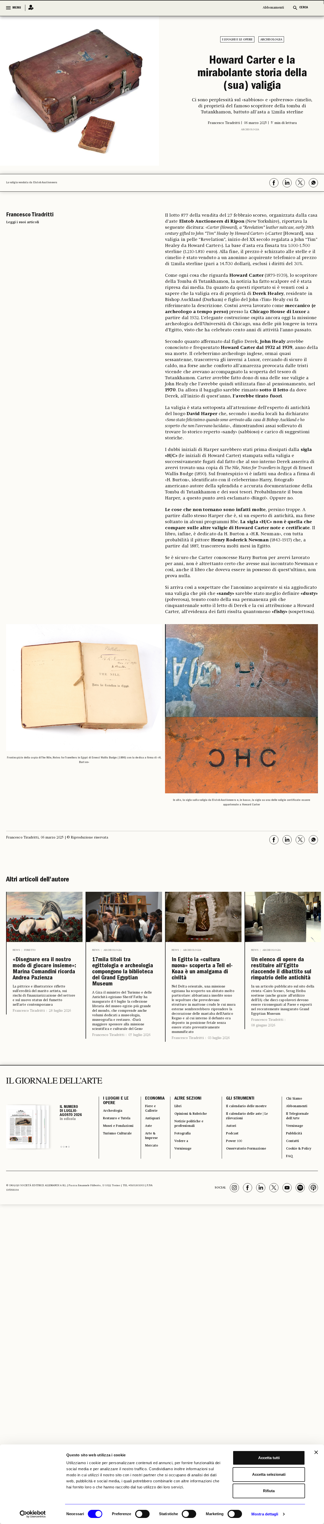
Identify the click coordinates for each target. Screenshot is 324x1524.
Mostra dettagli (264, 1514)
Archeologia (271, 39)
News (16, 952)
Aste (143, 1158)
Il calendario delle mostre (248, 1134)
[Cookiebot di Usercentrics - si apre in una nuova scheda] (33, 1514)
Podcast (230, 1167)
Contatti (292, 1177)
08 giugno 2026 (263, 1052)
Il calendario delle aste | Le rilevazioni (246, 1146)
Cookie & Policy (299, 1186)
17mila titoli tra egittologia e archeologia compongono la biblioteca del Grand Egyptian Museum (117, 987)
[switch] (142, 1514)
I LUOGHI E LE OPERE (116, 1128)
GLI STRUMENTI (236, 1125)
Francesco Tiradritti (29, 1037)
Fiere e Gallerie (147, 1137)
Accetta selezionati (269, 1474)
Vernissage (180, 1186)
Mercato (147, 1183)
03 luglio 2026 (219, 1048)
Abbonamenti (273, 7)
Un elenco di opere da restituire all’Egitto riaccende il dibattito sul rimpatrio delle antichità (282, 983)
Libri (173, 1134)
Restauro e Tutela (113, 1152)
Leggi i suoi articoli (22, 224)
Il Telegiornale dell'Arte (298, 1146)
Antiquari (148, 1149)
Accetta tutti (269, 1458)
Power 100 (232, 1177)
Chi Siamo (293, 1125)
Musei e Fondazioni (114, 1167)
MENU (16, 8)
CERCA (303, 7)
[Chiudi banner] (316, 1452)
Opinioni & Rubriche (189, 1143)
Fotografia (179, 1167)
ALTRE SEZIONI (182, 1125)
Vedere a (178, 1177)
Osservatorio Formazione (247, 1186)
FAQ (288, 1195)
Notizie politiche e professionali (187, 1155)
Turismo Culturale (112, 1183)
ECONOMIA (148, 1125)
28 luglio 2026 (60, 1037)
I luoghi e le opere (237, 39)
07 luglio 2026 (139, 1063)
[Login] (29, 8)
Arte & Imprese (147, 1170)
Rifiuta (269, 1491)
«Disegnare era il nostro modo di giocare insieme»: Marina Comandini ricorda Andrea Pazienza (42, 983)
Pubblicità (294, 1167)
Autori (228, 1158)
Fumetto (30, 952)
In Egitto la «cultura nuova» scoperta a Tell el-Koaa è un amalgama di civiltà (203, 975)
